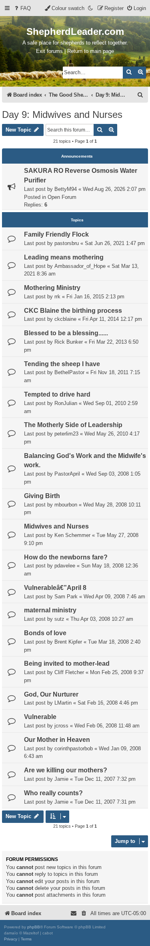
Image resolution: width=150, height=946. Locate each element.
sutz (59, 619)
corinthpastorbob (73, 748)
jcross (61, 726)
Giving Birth (42, 495)
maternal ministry (50, 610)
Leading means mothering (64, 257)
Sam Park (66, 597)
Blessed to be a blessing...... (66, 333)
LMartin (63, 703)
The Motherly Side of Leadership (73, 424)
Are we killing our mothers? (65, 770)
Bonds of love (45, 633)
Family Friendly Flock (56, 234)
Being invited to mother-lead (67, 663)
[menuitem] (22, 8)
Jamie (61, 779)
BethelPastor (69, 372)
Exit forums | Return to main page (75, 51)
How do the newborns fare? (66, 557)
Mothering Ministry (52, 287)
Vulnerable (40, 716)
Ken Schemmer (72, 535)
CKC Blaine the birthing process (73, 310)
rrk (57, 297)
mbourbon (65, 505)
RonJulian (65, 403)
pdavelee (64, 566)
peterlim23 (66, 434)
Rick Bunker (68, 342)
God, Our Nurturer (51, 694)
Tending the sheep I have (62, 364)
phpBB (33, 927)
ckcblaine (65, 319)
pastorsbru (66, 243)
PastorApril (67, 474)
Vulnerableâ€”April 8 (55, 587)
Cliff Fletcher (69, 672)
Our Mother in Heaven (57, 739)
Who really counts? (53, 793)
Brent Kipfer (68, 642)
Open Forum (62, 197)
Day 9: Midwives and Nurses (62, 114)
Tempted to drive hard (57, 394)
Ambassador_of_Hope (80, 266)
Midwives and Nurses (56, 526)
